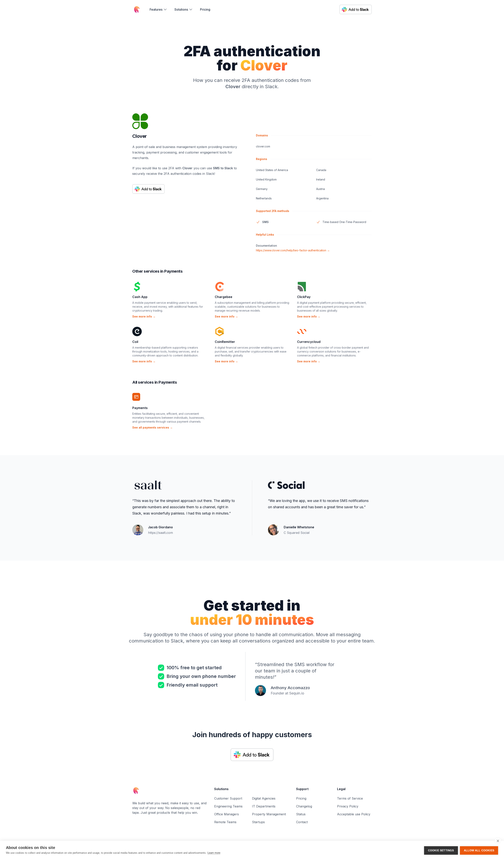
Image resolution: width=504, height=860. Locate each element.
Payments (140, 408)
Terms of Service (350, 798)
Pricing (205, 9)
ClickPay (303, 297)
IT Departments (263, 806)
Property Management (269, 814)
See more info (144, 316)
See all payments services (152, 427)
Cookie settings (441, 850)
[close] (498, 840)
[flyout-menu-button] (158, 9)
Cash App (139, 297)
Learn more (214, 852)
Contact (302, 822)
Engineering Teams (228, 806)
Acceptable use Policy (353, 814)
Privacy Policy (347, 806)
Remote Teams (225, 822)
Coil (135, 342)
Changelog (304, 806)
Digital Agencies (263, 798)
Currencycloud (309, 342)
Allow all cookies (479, 850)
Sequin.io (296, 693)
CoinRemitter (225, 342)
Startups (258, 822)
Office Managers (226, 814)
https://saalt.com (160, 533)
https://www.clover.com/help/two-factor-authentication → (293, 250)
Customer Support (228, 798)
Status (301, 814)
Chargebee (223, 297)
